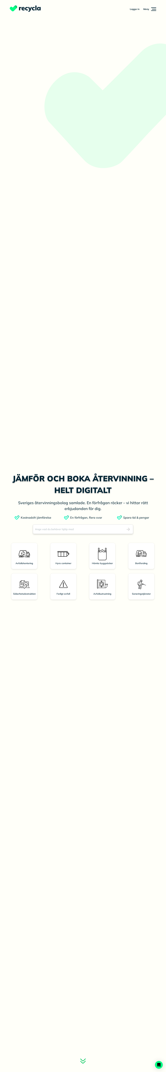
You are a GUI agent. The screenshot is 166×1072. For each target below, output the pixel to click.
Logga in (134, 9)
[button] (149, 9)
